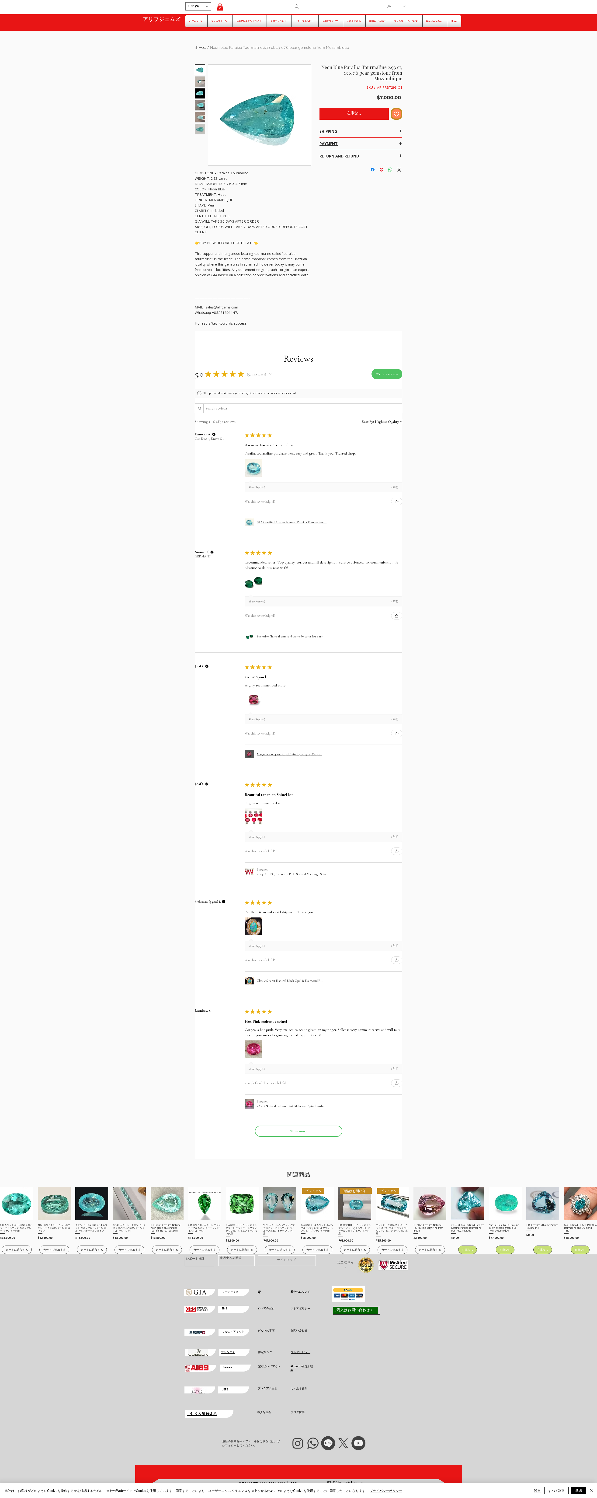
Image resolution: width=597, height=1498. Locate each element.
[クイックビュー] (16, 1203)
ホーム (200, 47)
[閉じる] (591, 1490)
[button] (198, 6)
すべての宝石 (266, 1308)
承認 (578, 1490)
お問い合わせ (299, 1330)
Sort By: (368, 421)
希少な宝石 (264, 1412)
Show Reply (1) (257, 487)
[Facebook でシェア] (372, 169)
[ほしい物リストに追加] (396, 114)
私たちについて (300, 1292)
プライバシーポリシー (386, 1490)
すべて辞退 (556, 1490)
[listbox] (198, 6)
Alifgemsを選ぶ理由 (301, 1368)
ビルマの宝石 (266, 1331)
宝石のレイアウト (269, 1366)
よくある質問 (299, 1388)
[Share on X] (399, 169)
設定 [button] (537, 1490)
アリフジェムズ (161, 19)
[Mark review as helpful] (396, 501)
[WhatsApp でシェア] (390, 169)
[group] (298, 1220)
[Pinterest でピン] (381, 169)
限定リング (265, 1352)
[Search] (297, 6)
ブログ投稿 (298, 1412)
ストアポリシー (300, 1308)
